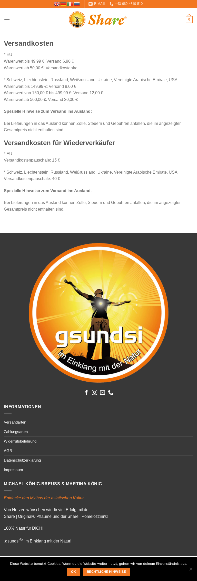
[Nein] (190, 570)
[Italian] (70, 3)
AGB (8, 450)
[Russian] (77, 3)
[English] (57, 3)
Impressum (13, 469)
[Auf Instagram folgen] (94, 393)
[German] (63, 3)
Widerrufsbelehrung (20, 441)
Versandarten (15, 422)
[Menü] (7, 19)
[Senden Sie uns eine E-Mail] (102, 393)
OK (73, 572)
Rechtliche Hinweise (106, 572)
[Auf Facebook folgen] (86, 393)
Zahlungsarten (16, 431)
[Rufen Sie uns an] (110, 393)
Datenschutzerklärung (22, 460)
